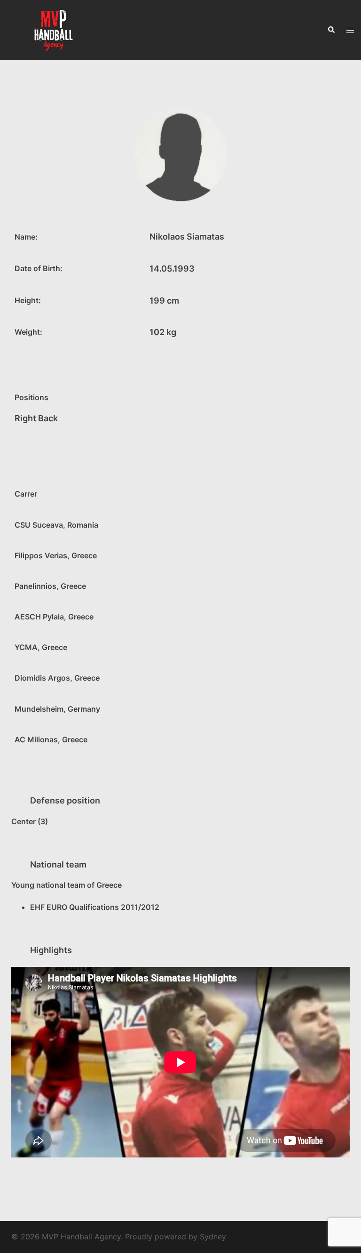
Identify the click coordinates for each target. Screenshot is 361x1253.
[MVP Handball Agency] (54, 29)
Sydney (213, 1236)
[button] (331, 30)
